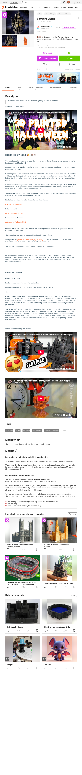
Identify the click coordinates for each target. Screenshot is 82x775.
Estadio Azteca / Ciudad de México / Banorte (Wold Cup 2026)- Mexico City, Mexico (21, 583)
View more (72, 514)
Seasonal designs (50, 13)
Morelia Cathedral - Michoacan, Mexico (56, 546)
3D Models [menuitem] (23, 7)
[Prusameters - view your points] (68, 2)
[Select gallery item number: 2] (21, 541)
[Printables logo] (10, 7)
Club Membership (49, 58)
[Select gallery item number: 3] (23, 541)
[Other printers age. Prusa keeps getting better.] (58, 78)
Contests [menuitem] (56, 7)
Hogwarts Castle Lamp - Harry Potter (59, 583)
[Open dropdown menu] (78, 18)
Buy (71, 58)
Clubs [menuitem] (38, 7)
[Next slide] (32, 41)
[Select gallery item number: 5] (62, 541)
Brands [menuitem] (63, 7)
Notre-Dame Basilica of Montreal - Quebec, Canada (20, 546)
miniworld (26, 431)
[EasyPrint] (63, 2)
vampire (10, 665)
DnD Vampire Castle (15, 627)
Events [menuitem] (70, 7)
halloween (9, 431)
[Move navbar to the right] (79, 7)
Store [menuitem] (31, 7)
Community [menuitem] (46, 7)
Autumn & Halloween (64, 13)
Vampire (47, 665)
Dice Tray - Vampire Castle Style (57, 627)
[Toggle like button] (8, 549)
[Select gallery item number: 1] (20, 541)
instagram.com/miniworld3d (16, 213)
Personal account (41, 31)
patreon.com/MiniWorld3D (15, 222)
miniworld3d (37, 431)
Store (40, 13)
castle (18, 431)
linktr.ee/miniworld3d (13, 204)
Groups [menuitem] (77, 7)
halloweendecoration (51, 431)
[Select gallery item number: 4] (61, 541)
